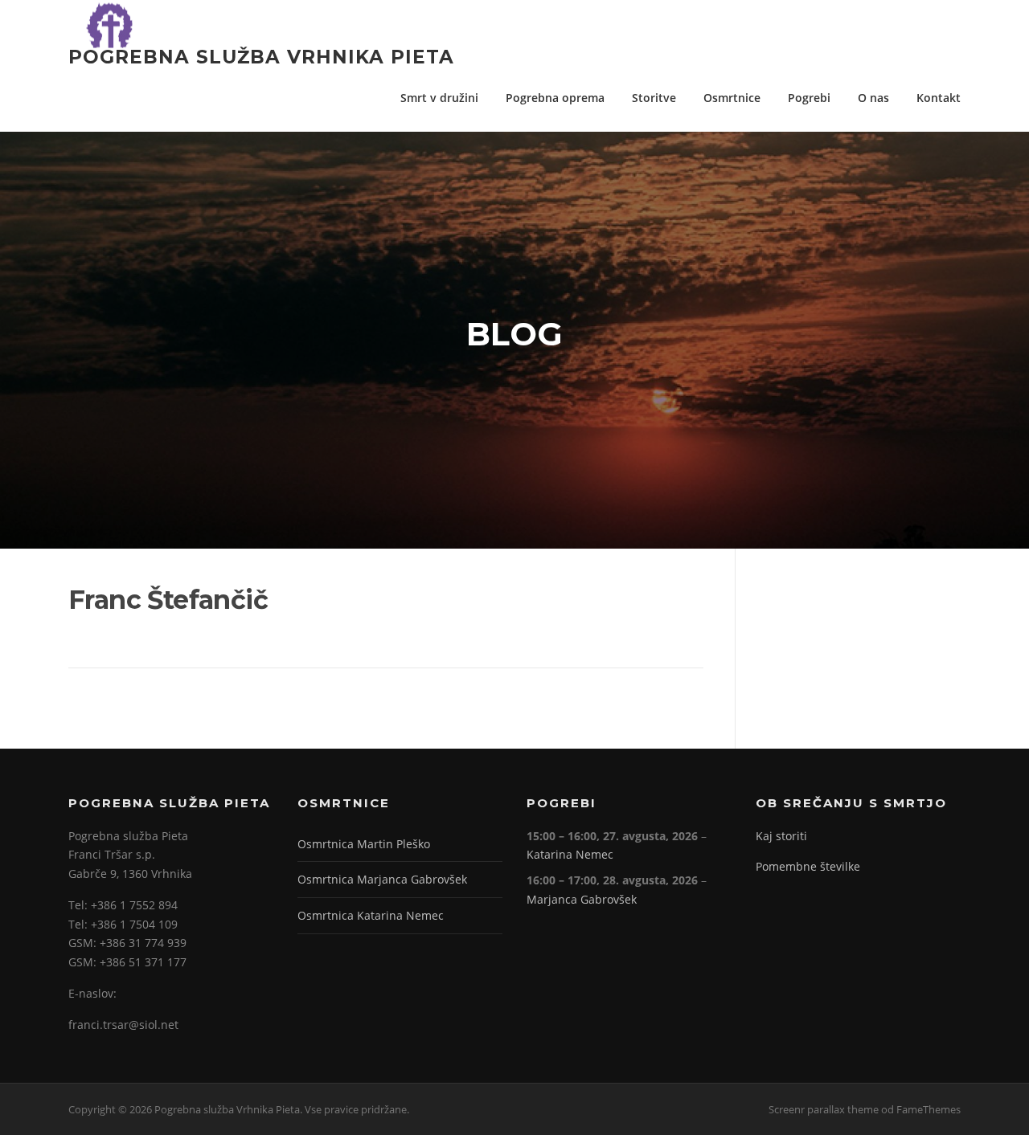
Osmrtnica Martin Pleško (363, 843)
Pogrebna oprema (555, 97)
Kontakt (938, 97)
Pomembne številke (808, 866)
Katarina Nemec (570, 854)
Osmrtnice (731, 97)
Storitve (654, 97)
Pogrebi (809, 97)
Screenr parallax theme (824, 1109)
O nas (873, 97)
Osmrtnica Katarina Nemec (370, 915)
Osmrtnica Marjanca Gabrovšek (382, 879)
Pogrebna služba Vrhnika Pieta (261, 56)
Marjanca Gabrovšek (582, 899)
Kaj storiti (781, 835)
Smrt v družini (439, 97)
